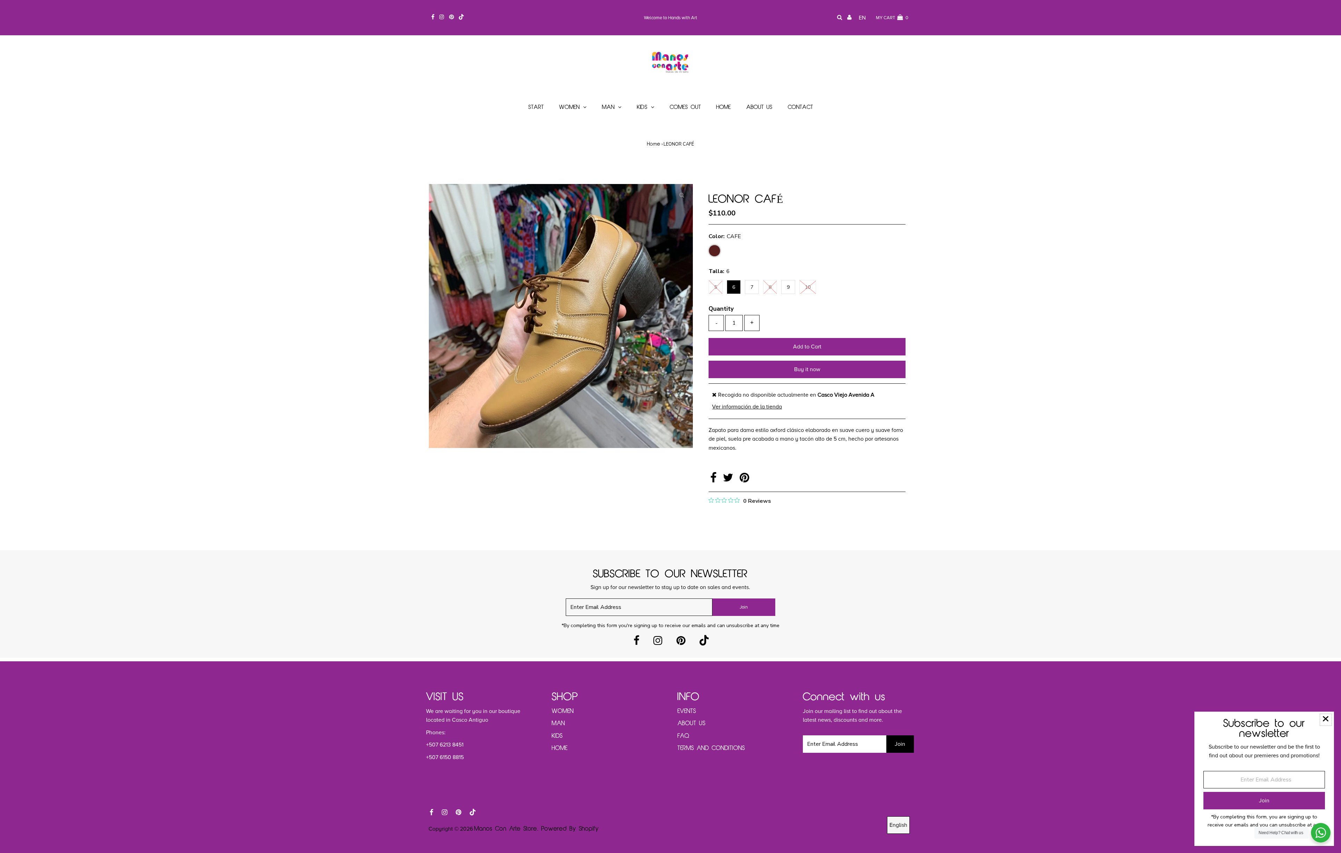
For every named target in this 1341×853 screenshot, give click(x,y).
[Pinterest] (681, 642)
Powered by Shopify (570, 829)
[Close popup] (1326, 720)
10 (808, 287)
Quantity (721, 309)
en (862, 17)
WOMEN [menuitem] (569, 107)
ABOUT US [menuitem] (759, 107)
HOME (559, 748)
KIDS (557, 736)
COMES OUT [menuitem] (685, 107)
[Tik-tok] (704, 642)
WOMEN (563, 711)
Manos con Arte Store (505, 829)
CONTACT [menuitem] (800, 107)
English (898, 825)
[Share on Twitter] (729, 480)
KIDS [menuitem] (642, 107)
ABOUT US (691, 723)
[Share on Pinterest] (744, 480)
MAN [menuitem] (608, 107)
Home (653, 144)
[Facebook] (636, 642)
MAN (558, 723)
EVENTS (686, 711)
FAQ (683, 736)
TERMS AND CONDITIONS (711, 748)
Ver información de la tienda (747, 406)
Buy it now (807, 369)
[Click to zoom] (681, 195)
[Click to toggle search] (839, 18)
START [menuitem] (536, 107)
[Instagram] (657, 642)
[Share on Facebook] (714, 480)
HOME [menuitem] (723, 107)
